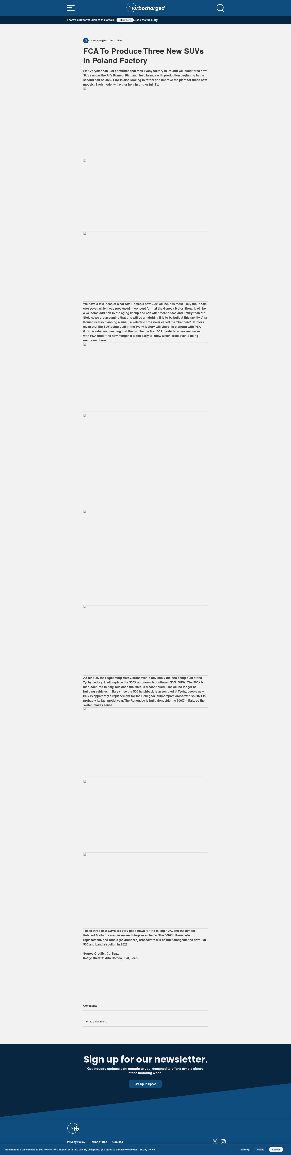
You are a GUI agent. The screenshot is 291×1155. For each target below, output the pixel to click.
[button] (71, 8)
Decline (260, 1149)
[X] (215, 1141)
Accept (276, 1149)
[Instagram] (223, 1141)
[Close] (287, 1149)
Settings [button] (245, 1149)
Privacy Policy (147, 1149)
